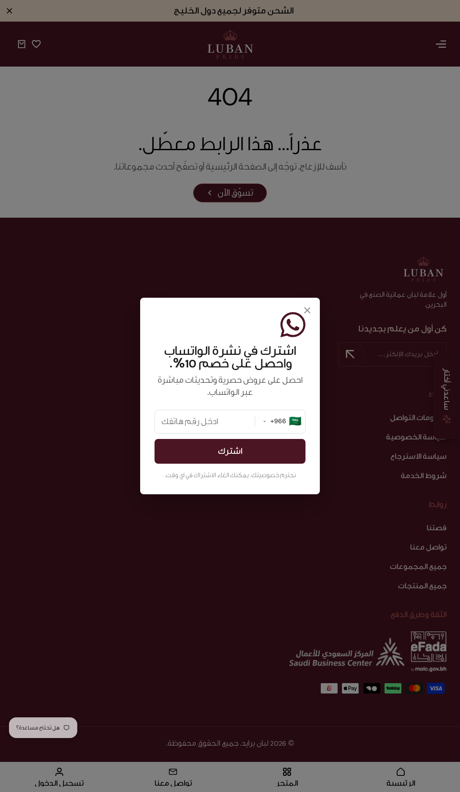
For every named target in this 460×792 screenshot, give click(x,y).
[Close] (307, 310)
